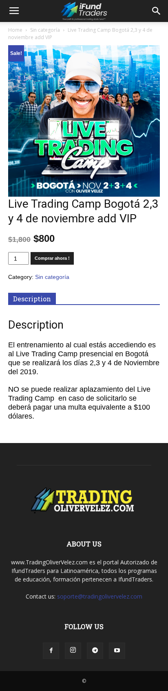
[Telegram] (95, 651)
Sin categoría (45, 29)
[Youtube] (117, 651)
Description (32, 298)
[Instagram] (73, 651)
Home (15, 29)
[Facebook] (51, 651)
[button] (156, 11)
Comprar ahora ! (52, 258)
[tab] (32, 299)
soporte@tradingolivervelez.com (99, 596)
